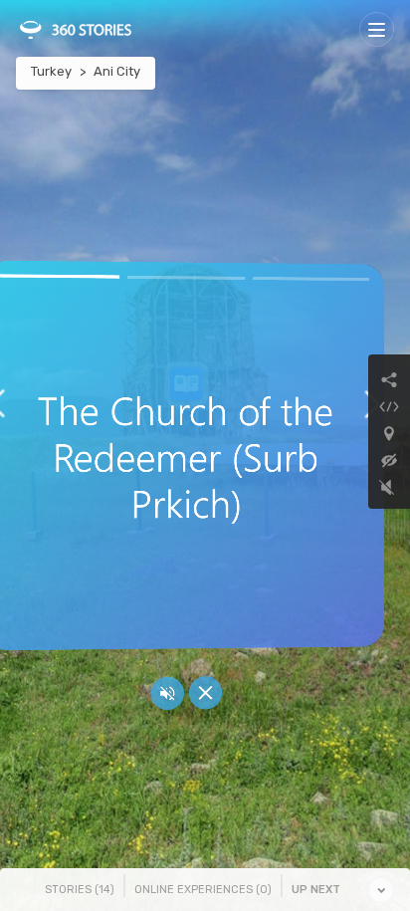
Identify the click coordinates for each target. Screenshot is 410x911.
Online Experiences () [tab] (203, 889)
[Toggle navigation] (376, 29)
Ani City (117, 71)
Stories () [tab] (79, 889)
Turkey (51, 71)
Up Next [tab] (316, 889)
